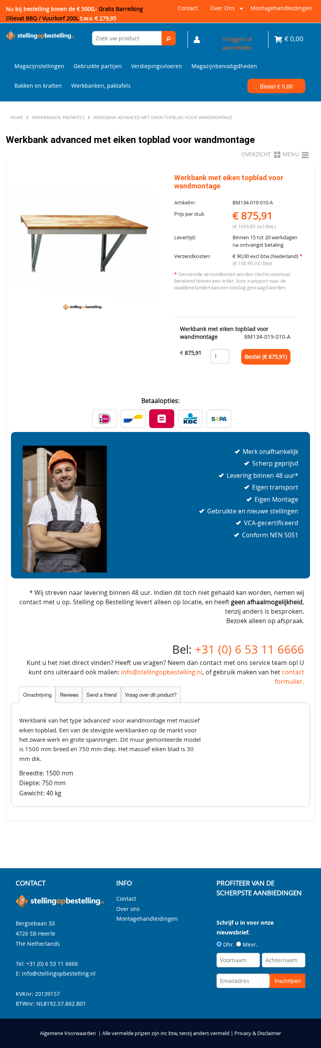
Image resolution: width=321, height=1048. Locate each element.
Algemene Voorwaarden (68, 1033)
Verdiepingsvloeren (156, 66)
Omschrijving (37, 694)
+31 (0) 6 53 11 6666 (249, 649)
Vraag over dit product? (151, 694)
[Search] (169, 38)
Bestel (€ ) (266, 356)
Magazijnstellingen (39, 66)
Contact (188, 8)
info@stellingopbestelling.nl (161, 672)
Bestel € (276, 86)
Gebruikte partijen (98, 66)
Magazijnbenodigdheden (224, 66)
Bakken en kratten (38, 85)
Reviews (69, 694)
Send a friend (102, 694)
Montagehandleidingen (281, 8)
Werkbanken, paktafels (101, 85)
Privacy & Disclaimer (257, 1033)
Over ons (221, 11)
